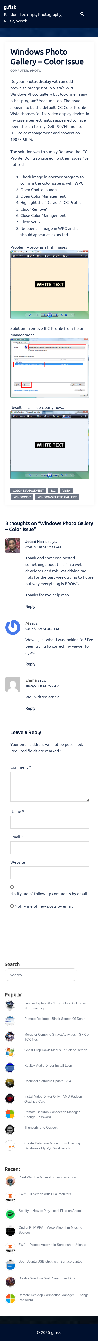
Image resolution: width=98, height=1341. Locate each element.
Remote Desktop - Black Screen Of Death (54, 1019)
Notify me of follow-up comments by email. (49, 893)
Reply (30, 606)
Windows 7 (22, 497)
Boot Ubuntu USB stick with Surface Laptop (50, 1261)
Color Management (28, 490)
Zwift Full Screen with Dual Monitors (45, 1194)
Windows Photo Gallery (57, 497)
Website (17, 861)
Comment (20, 766)
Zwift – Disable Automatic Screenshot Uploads (52, 1245)
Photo (35, 70)
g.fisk (10, 7)
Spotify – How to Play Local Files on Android (51, 1211)
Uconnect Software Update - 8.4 (47, 1081)
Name (17, 811)
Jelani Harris (36, 541)
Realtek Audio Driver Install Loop (48, 1065)
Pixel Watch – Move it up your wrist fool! (48, 1177)
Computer (19, 70)
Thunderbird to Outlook (41, 1127)
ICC (53, 490)
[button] (82, 14)
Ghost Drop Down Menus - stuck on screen (55, 1050)
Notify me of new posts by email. (44, 905)
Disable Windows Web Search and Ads (47, 1278)
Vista (66, 490)
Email (16, 836)
